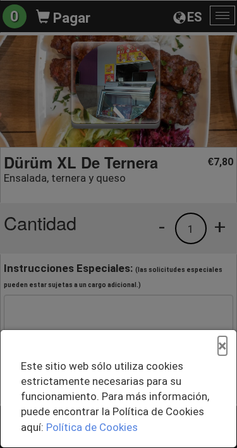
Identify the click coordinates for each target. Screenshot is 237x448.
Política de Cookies (92, 427)
